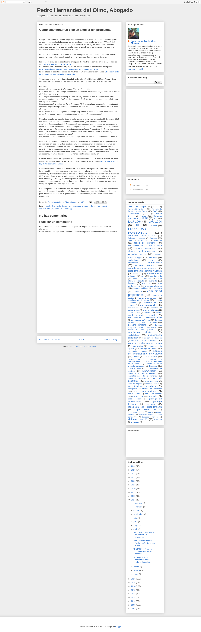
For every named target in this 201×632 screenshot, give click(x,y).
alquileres (153, 257)
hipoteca (153, 366)
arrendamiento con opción (145, 265)
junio (135, 522)
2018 (133, 496)
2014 (133, 586)
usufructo (158, 419)
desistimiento (133, 335)
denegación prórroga (140, 320)
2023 (133, 477)
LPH (137, 225)
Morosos (153, 225)
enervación (138, 346)
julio (135, 518)
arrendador (133, 263)
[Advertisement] (79, 314)
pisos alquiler (138, 396)
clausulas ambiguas (140, 288)
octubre (137, 510)
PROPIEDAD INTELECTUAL (141, 236)
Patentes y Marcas (136, 238)
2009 (133, 605)
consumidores (150, 302)
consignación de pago (138, 300)
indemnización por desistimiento (142, 373)
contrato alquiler (148, 305)
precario (152, 396)
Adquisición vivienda (137, 209)
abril (135, 529)
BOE (155, 211)
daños (147, 312)
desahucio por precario (141, 330)
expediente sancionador (138, 351)
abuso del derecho (144, 243)
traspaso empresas (150, 417)
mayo (136, 525)
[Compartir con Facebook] (103, 202)
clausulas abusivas (153, 286)
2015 (133, 582)
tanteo (150, 412)
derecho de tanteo (149, 322)
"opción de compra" (137, 207)
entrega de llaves (89, 206)
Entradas (135, 185)
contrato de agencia (137, 308)
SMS (62, 209)
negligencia (132, 389)
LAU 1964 (135, 221)
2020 (133, 488)
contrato (131, 305)
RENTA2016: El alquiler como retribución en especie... (143, 551)
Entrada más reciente (49, 339)
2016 (133, 579)
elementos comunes (151, 343)
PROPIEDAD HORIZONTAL (137, 230)
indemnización (149, 371)
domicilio (158, 338)
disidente (147, 338)
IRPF (145, 218)
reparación (150, 404)
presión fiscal (134, 399)
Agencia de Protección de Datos (145, 210)
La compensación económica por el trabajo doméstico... (142, 559)
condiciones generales (149, 298)
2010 (133, 601)
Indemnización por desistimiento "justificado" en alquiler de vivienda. (69, 69)
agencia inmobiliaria (145, 248)
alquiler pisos (137, 254)
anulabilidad (133, 260)
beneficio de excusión (142, 279)
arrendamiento (154, 262)
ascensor (137, 274)
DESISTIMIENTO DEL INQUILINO (58, 64)
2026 (133, 466)
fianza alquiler (150, 356)
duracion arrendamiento (143, 340)
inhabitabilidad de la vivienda (142, 376)
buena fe (153, 281)
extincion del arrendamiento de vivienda (145, 352)
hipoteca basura (134, 368)
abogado (158, 240)
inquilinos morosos (137, 378)
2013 (133, 590)
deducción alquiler (154, 318)
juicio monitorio (151, 381)
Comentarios (137, 190)
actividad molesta (135, 246)
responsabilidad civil (145, 409)
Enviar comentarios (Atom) (85, 346)
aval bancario (156, 276)
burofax (132, 283)
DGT (147, 214)
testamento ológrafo (146, 414)
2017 (133, 500)
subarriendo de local (136, 412)
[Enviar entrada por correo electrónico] (90, 202)
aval (142, 276)
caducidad (146, 283)
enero (136, 574)
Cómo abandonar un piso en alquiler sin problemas (144, 534)
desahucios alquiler (140, 332)
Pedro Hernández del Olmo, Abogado (85, 10)
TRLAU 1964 (143, 240)
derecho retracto (137, 325)
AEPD (155, 207)
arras (152, 260)
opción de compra (153, 394)
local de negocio (135, 384)
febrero (136, 570)
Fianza (143, 216)
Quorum (153, 238)
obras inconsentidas (144, 391)
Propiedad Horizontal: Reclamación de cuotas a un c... (144, 543)
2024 (133, 474)
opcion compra (134, 394)
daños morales (134, 318)
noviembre (138, 507)
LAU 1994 (55, 209)
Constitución (133, 213)
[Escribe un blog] (97, 202)
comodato (137, 291)
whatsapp (68, 209)
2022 (133, 481)
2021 (133, 485)
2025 (133, 470)
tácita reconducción (138, 419)
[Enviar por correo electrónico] (95, 202)
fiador (136, 356)
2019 (133, 492)
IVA (155, 218)
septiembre (138, 514)
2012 (133, 594)
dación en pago (134, 313)
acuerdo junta (155, 245)
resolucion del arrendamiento (145, 407)
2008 (133, 609)
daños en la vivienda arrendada (145, 313)
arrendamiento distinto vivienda (145, 271)
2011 (133, 597)
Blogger (118, 627)
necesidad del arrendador (142, 386)
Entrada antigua (111, 339)
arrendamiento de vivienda (142, 268)
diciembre (137, 503)
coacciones (157, 288)
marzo (136, 567)
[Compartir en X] (100, 202)
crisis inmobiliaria (150, 310)
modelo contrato (152, 384)
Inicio (82, 339)
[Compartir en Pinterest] (105, 202)
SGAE (130, 240)
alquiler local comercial (141, 251)
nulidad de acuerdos (152, 389)
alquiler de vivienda (53, 206)
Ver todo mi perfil (135, 69)
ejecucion (132, 343)
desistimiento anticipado (71, 206)
